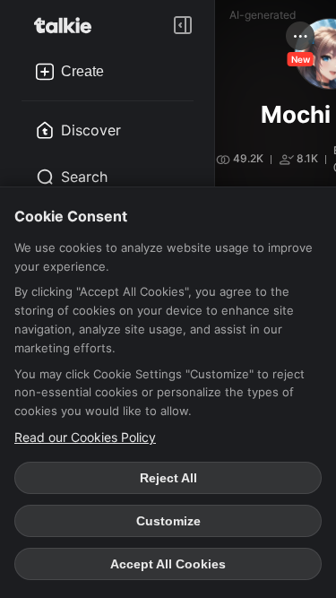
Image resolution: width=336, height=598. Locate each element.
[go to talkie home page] (68, 25)
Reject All (168, 478)
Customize (168, 521)
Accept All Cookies (168, 564)
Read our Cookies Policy (85, 437)
